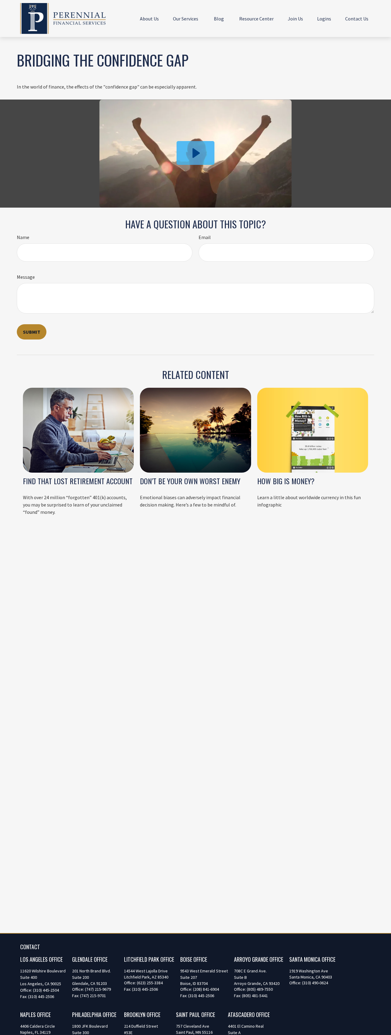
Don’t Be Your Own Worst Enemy (190, 480)
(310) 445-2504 (46, 990)
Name (23, 237)
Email (205, 237)
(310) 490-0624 (315, 983)
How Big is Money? (286, 480)
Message (26, 277)
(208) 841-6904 (206, 989)
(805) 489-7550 (260, 989)
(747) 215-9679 (98, 989)
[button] (149, 18)
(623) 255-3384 (150, 983)
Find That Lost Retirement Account (78, 480)
